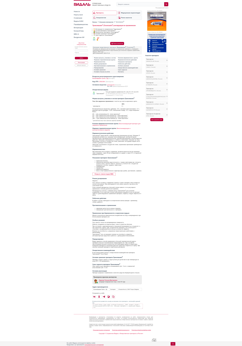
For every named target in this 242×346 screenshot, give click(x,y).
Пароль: (77, 52)
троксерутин (111, 85)
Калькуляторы (79, 31)
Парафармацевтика (81, 24)
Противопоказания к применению (104, 65)
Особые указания (123, 65)
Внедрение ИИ (79, 37)
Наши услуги (78, 15)
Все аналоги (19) (156, 119)
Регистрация (81, 62)
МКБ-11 (76, 34)
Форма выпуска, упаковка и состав (105, 57)
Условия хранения (100, 69)
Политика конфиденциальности (120, 330)
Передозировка (99, 67)
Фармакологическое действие (127, 59)
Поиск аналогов (118, 43)
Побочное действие (124, 63)
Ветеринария (78, 27)
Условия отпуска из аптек (102, 71)
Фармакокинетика (99, 61)
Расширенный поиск (162, 8)
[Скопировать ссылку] (113, 297)
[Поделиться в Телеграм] (104, 297)
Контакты (121, 71)
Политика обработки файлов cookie (141, 330)
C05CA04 (102, 81)
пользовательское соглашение (94, 344)
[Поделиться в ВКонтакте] (94, 297)
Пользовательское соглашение (101, 330)
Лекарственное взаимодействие (128, 67)
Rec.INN (110, 86)
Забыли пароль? (81, 65)
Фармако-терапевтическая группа (104, 59)
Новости (77, 11)
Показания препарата (125, 61)
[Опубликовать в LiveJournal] (108, 297)
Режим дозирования (100, 63)
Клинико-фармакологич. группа (128, 57)
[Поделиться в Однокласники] (99, 297)
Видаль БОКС (79, 21)
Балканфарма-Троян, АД (100, 78)
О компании (78, 18)
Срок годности (122, 69)
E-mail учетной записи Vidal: (81, 47)
